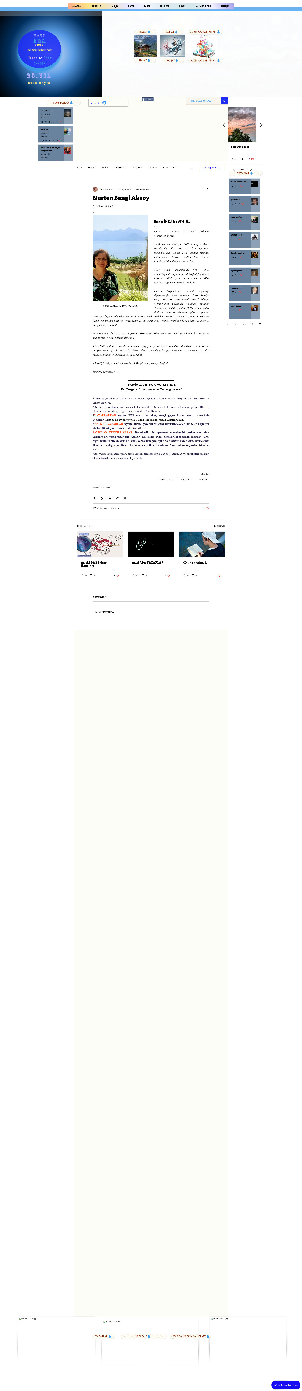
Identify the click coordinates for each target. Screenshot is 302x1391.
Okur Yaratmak (195, 562)
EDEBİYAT (121, 167)
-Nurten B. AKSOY (167, 480)
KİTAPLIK (138, 167)
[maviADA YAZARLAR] (151, 544)
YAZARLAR (186, 480)
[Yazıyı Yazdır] (125, 498)
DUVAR (153, 167)
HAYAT (91, 167)
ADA (79, 167)
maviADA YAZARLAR (147, 562)
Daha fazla (169, 167)
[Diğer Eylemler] (207, 189)
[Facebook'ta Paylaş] (94, 498)
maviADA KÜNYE (102, 487)
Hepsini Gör (219, 525)
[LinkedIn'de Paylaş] (109, 498)
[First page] (228, 324)
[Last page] (260, 324)
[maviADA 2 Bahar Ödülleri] (100, 544)
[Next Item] (261, 125)
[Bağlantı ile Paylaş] (117, 498)
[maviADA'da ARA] (224, 100)
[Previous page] (236, 324)
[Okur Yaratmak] (202, 544)
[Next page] (253, 324)
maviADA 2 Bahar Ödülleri (94, 564)
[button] (191, 167)
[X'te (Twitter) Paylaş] (102, 498)
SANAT (105, 167)
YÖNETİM (202, 480)
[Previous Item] (223, 125)
